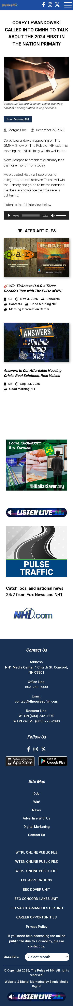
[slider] (61, 215)
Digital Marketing (37, 827)
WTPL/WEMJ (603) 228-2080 (36, 721)
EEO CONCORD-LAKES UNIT (36, 899)
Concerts (53, 299)
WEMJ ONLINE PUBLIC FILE (36, 871)
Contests (15, 304)
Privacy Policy (36, 927)
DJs (36, 794)
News (36, 810)
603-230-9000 (36, 687)
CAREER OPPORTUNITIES (36, 917)
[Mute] (53, 215)
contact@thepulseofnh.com (36, 701)
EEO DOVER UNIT (36, 889)
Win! (36, 802)
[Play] (9, 215)
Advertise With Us (36, 818)
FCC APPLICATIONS (36, 880)
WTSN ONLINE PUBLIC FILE (36, 861)
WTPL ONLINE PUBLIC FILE (37, 852)
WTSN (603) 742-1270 (36, 716)
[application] (36, 215)
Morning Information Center (29, 309)
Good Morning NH (18, 119)
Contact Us (36, 835)
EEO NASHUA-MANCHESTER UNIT (37, 908)
